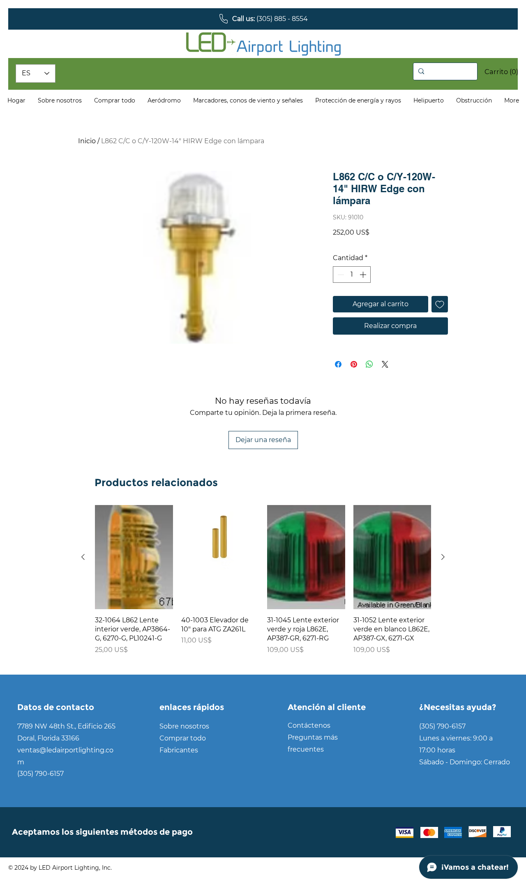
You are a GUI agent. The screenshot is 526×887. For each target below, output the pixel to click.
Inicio (87, 141)
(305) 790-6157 (40, 774)
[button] (495, 72)
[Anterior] (83, 557)
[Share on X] (385, 364)
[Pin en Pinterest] (354, 364)
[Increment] (363, 274)
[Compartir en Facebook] (338, 364)
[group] (263, 584)
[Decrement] (340, 274)
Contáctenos (309, 725)
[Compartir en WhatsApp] (369, 364)
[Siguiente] (443, 557)
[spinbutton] (352, 274)
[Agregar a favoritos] (439, 304)
